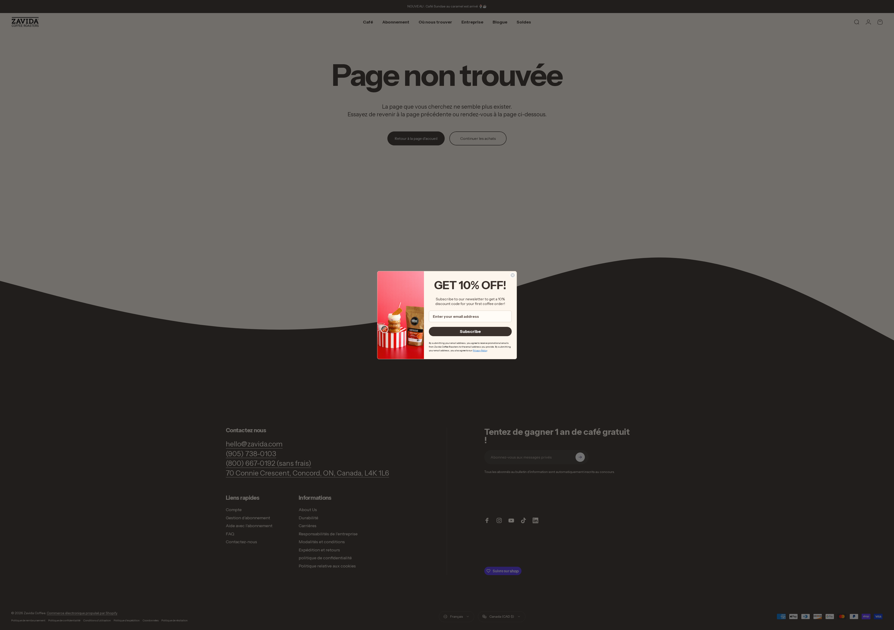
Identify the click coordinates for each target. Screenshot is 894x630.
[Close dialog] (512, 275)
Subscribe (470, 331)
